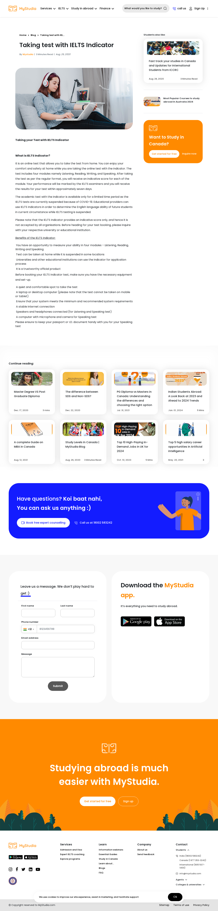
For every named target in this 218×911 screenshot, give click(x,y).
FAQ (101, 872)
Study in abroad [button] (82, 8)
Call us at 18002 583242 (95, 523)
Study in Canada (108, 859)
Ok (175, 897)
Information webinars (111, 849)
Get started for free (164, 154)
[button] (207, 8)
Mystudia (28, 54)
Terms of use (181, 905)
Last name (66, 605)
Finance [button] (105, 8)
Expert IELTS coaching (72, 854)
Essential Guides (108, 854)
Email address (29, 638)
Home (22, 35)
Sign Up (199, 8)
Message (26, 654)
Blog (33, 35)
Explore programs (70, 859)
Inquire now (189, 154)
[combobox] (145, 8)
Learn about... (106, 863)
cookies (52, 897)
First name (27, 605)
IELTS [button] (61, 8)
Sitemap (164, 905)
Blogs (102, 868)
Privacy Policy (201, 905)
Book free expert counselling (45, 523)
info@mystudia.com (190, 873)
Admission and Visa (71, 849)
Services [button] (46, 8)
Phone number (29, 622)
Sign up (128, 801)
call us (181, 8)
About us (142, 849)
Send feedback (145, 854)
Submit (58, 686)
